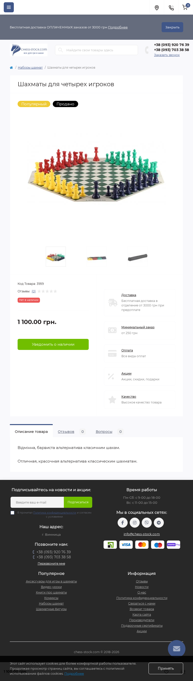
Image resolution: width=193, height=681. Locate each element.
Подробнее (118, 27)
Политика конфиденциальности (54, 512)
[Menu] (9, 7)
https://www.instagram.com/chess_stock (135, 523)
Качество (128, 396)
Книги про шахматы (51, 592)
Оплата (127, 350)
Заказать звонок (167, 55)
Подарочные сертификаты (142, 625)
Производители (141, 620)
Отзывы (142, 581)
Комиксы (51, 598)
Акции (126, 373)
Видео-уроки (51, 587)
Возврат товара (142, 609)
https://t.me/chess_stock (159, 523)
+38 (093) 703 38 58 (171, 50)
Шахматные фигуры (51, 609)
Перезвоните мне (51, 563)
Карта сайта (141, 614)
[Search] (60, 50)
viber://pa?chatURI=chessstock (147, 523)
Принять (166, 668)
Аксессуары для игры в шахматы (51, 581)
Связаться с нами (141, 603)
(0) (34, 291)
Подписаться (78, 502)
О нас (141, 592)
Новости (142, 587)
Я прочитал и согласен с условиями (54, 514)
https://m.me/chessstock (123, 523)
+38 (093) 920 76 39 (171, 44)
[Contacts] (171, 7)
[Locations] (156, 7)
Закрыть (172, 27)
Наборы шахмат (30, 67)
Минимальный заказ (138, 327)
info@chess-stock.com (142, 534)
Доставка (128, 295)
